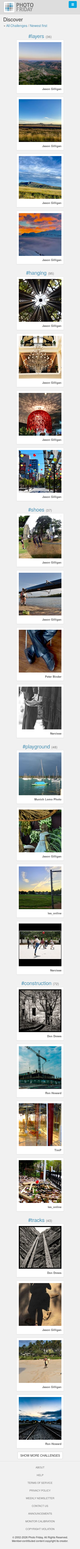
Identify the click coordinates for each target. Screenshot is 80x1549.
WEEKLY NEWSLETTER (40, 1498)
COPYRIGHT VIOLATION (40, 1529)
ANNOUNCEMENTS (40, 1513)
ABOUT (40, 1467)
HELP (40, 1475)
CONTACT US (40, 1506)
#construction (36, 983)
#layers (36, 36)
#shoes (36, 509)
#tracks (36, 1219)
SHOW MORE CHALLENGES (40, 1455)
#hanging (36, 272)
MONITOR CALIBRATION (40, 1521)
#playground (36, 746)
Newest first (38, 25)
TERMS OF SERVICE (40, 1482)
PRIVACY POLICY (40, 1490)
